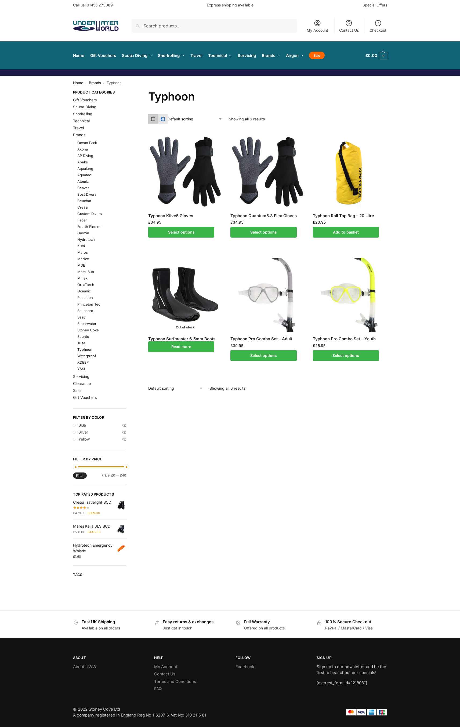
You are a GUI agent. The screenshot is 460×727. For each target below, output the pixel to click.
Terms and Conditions (175, 681)
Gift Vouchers (85, 100)
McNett (83, 259)
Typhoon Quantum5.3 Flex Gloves (263, 215)
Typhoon (84, 349)
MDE (81, 265)
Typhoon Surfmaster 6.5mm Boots (181, 338)
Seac (81, 317)
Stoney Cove (88, 330)
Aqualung (85, 168)
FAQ (158, 688)
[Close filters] (127, 93)
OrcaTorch (85, 284)
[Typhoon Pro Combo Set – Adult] (267, 295)
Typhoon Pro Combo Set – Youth (344, 338)
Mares (82, 252)
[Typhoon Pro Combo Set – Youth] (350, 295)
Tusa (81, 343)
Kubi (81, 246)
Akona (82, 149)
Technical (81, 121)
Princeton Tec (88, 304)
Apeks (82, 162)
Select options (181, 232)
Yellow (84, 439)
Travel (78, 128)
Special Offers (375, 5)
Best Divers (86, 194)
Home (78, 83)
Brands (95, 83)
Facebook (245, 666)
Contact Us (349, 30)
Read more (181, 346)
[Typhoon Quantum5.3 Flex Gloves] (267, 171)
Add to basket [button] (346, 232)
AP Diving (85, 155)
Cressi (82, 207)
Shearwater (86, 323)
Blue (82, 425)
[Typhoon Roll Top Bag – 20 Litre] (350, 171)
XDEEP (83, 362)
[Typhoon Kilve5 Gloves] (185, 171)
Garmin (83, 233)
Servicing (81, 376)
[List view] (163, 119)
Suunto (83, 336)
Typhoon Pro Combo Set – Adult (261, 338)
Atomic (83, 181)
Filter (80, 476)
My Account (317, 30)
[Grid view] (153, 119)
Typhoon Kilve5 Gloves (170, 215)
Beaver (83, 188)
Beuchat (84, 201)
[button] (376, 55)
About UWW (84, 666)
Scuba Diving (84, 107)
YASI (81, 369)
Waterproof (86, 356)
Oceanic (84, 291)
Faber (82, 220)
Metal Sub (85, 272)
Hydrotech (86, 239)
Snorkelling (82, 114)
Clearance (82, 383)
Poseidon (85, 297)
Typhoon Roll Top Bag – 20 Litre (343, 215)
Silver (83, 432)
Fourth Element (90, 226)
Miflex (82, 278)
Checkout (378, 30)
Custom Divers (89, 214)
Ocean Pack (87, 143)
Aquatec (84, 175)
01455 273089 (100, 5)
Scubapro (85, 311)
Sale (77, 390)
